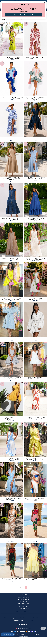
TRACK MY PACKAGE (23, 598)
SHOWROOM (23, 615)
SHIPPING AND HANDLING (23, 605)
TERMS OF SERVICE (23, 608)
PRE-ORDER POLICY (23, 599)
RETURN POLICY (23, 601)
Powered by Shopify (23, 636)
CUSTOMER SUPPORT (23, 612)
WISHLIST (23, 596)
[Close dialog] (44, 3)
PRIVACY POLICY (23, 606)
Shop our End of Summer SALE (23, 14)
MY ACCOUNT (23, 594)
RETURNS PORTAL (23, 603)
